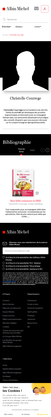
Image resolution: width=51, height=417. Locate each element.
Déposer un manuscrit (12, 308)
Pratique (31, 315)
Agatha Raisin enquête (12, 369)
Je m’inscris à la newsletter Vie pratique (22, 266)
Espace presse (9, 315)
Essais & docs (33, 304)
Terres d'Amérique (10, 380)
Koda (5, 365)
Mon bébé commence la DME (25, 200)
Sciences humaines (35, 308)
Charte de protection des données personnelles (13, 331)
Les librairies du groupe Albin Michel (12, 341)
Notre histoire (8, 304)
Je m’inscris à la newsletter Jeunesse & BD (23, 269)
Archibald (6, 376)
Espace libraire (8, 312)
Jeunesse (31, 319)
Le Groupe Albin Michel (12, 336)
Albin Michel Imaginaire (12, 346)
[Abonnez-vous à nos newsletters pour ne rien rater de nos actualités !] (35, 8)
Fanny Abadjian (35, 204)
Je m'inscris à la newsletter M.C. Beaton (23, 263)
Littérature (31, 300)
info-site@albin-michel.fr (10, 281)
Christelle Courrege (18, 204)
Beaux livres (32, 323)
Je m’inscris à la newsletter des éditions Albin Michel (25, 258)
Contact (6, 300)
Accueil (5, 35)
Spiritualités (32, 312)
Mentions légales (10, 323)
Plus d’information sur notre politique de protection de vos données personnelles (25, 283)
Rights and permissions (12, 319)
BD (28, 327)
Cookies (6, 327)
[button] (42, 150)
